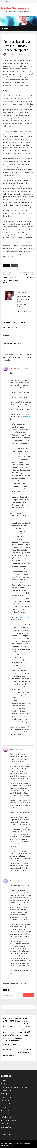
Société (28, 1049)
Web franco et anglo (10, 328)
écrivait (12, 518)
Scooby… (6, 336)
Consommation (6, 1090)
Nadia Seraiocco (15, 8)
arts (26, 1018)
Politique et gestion (11, 1041)
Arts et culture (9, 1020)
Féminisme (27, 1026)
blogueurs (24, 1021)
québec (14, 1044)
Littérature (12, 1035)
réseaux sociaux (18, 1049)
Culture (3, 1094)
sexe (23, 1049)
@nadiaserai (7, 1134)
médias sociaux (16, 1038)
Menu (6, 28)
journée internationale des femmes (13, 1032)
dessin (28, 1023)
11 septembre (18, 1018)
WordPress (4, 1145)
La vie (27, 1031)
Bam (11, 1145)
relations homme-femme (10, 1047)
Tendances (5, 1053)
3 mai (28, 417)
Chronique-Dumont (7, 1023)
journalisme (25, 1029)
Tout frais (4, 1127)
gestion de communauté (8, 1029)
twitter (18, 1053)
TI (14, 1052)
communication (22, 1024)
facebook (13, 1026)
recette (18, 1044)
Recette (3, 1110)
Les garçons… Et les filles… (12, 344)
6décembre (11, 1018)
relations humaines (22, 1047)
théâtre (11, 1053)
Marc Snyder (14, 368)
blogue (19, 1021)
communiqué (10, 107)
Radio (3, 1107)
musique (6, 1038)
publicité (26, 1041)
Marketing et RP (23, 1035)
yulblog (5, 1055)
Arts (2, 1084)
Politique (4, 1104)
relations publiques (8, 1050)
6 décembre (5, 1018)
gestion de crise (18, 1029)
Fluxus (20, 1026)
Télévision (14, 265)
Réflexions (4, 1117)
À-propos (4, 1081)
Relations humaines (7, 1120)
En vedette (4, 1097)
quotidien (7, 1044)
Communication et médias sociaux (12, 1087)
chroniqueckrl (15, 1023)
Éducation (11, 1055)
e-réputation (6, 1026)
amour (22, 1018)
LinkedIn (5, 1035)
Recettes (4, 1114)
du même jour (25, 617)
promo (21, 1041)
